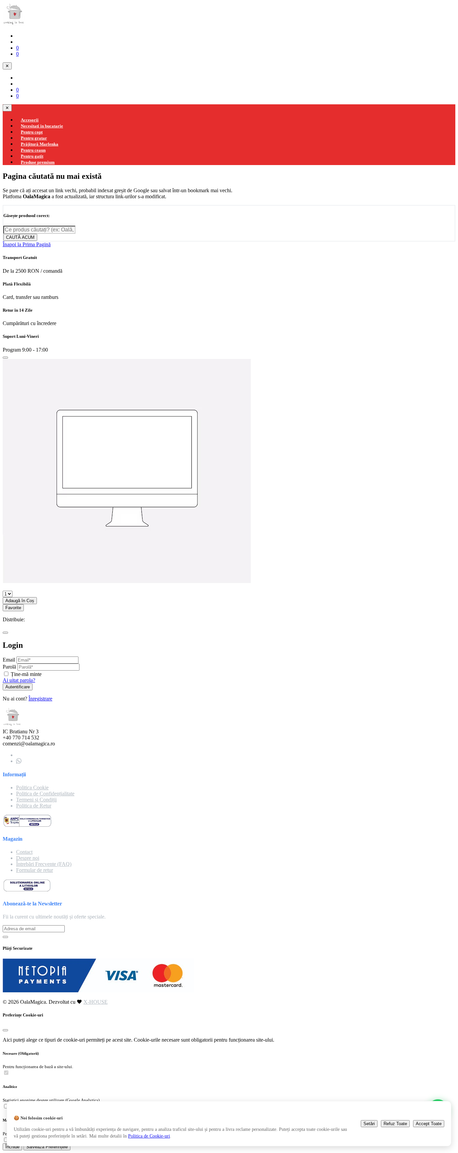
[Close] (5, 358)
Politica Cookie (32, 787)
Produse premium (38, 162)
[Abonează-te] (5, 937)
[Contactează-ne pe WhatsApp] (18, 761)
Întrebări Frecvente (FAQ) (43, 864)
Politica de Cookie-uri (149, 1136)
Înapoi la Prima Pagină (27, 244)
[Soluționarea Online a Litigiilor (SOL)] (27, 890)
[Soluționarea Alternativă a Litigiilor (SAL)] (27, 826)
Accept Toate (429, 1123)
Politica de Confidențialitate (45, 793)
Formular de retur (34, 870)
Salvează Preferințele (47, 1146)
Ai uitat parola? (19, 680)
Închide (12, 1146)
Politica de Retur (33, 805)
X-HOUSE (95, 1002)
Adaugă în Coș (19, 600)
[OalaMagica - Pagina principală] (14, 24)
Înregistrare (40, 698)
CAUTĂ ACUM (20, 237)
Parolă (9, 667)
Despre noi (27, 858)
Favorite (13, 607)
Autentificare (17, 686)
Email (9, 660)
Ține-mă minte (26, 674)
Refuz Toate (395, 1123)
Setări (369, 1123)
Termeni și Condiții (36, 799)
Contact (24, 852)
